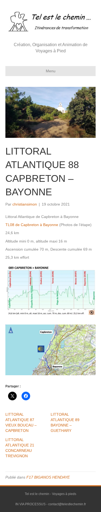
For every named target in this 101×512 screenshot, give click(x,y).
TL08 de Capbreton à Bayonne (31, 225)
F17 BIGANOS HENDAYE (48, 477)
